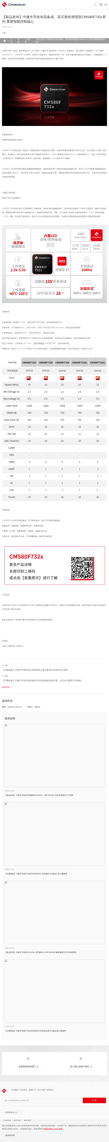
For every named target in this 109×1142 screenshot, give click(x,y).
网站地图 (27, 1120)
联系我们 (50, 1090)
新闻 (18, 40)
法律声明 (7, 1120)
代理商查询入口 (13, 1112)
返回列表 (7, 687)
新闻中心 (32, 1090)
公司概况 (14, 1090)
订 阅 (94, 1100)
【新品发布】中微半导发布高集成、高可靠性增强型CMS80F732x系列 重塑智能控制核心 (70, 40)
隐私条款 (17, 1120)
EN (105, 5)
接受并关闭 (10, 1135)
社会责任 (23, 1090)
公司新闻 (27, 40)
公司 (11, 40)
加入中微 (41, 1090)
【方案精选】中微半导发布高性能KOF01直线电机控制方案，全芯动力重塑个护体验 (41, 680)
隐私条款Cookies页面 (54, 1129)
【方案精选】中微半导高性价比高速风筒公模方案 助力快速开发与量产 (35, 670)
